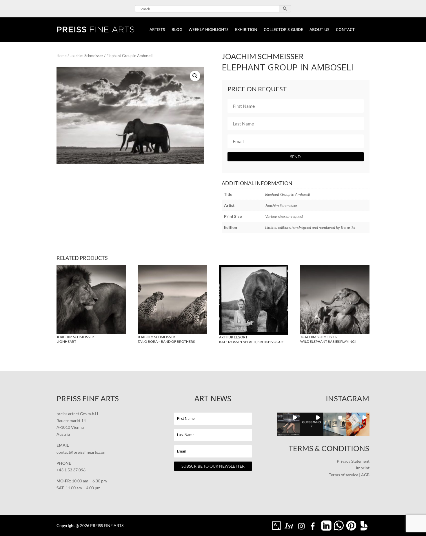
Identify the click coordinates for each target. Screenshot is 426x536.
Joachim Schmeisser (86, 55)
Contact (345, 30)
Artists (157, 30)
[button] (195, 76)
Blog (177, 30)
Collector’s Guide (283, 30)
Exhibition (246, 30)
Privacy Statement (353, 461)
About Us (319, 30)
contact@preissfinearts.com (82, 452)
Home (62, 55)
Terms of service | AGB (349, 474)
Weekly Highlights (209, 30)
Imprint (362, 467)
